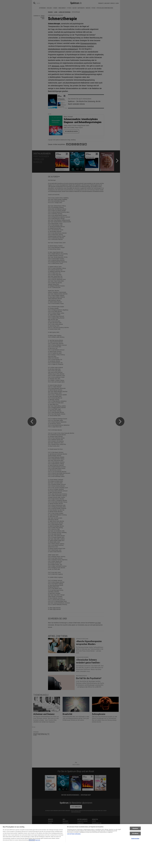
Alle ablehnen (135, 833)
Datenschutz (32, 840)
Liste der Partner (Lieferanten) (73, 834)
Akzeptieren (135, 828)
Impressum (37, 840)
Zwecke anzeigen (135, 838)
